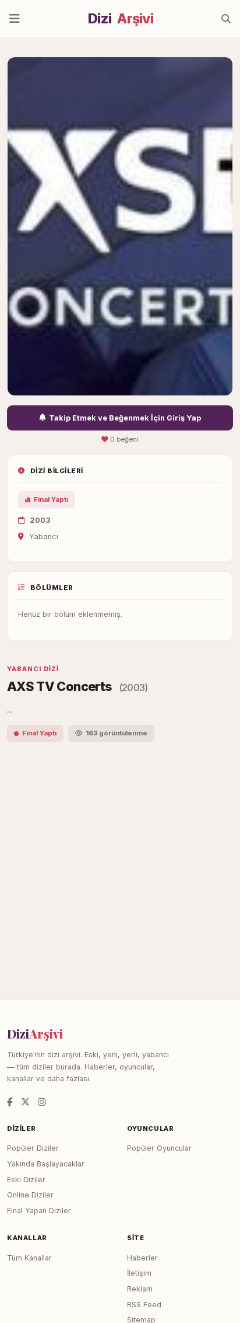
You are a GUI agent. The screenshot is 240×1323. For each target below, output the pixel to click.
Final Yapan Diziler (39, 1210)
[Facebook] (10, 1102)
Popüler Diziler (33, 1148)
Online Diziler (30, 1194)
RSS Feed (144, 1304)
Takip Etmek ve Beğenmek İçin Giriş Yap (125, 418)
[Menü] (14, 19)
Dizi (120, 19)
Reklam (140, 1288)
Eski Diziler (26, 1179)
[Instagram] (41, 1102)
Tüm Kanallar (29, 1257)
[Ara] (226, 19)
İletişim (139, 1273)
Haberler (142, 1257)
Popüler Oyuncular (159, 1148)
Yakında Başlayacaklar (45, 1163)
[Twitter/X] (25, 1102)
